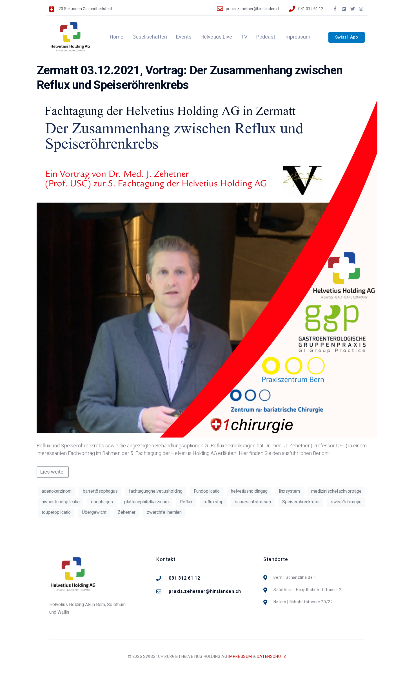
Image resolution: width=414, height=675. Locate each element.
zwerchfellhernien (164, 512)
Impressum (297, 37)
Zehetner (126, 512)
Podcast (265, 37)
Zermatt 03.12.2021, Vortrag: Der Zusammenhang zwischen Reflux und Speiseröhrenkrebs (189, 78)
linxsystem (289, 491)
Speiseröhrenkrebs (301, 502)
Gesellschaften (149, 37)
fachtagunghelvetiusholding (155, 491)
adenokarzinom (57, 491)
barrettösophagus (100, 491)
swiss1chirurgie (346, 502)
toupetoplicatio (56, 512)
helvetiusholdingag (249, 491)
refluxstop (214, 502)
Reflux (186, 502)
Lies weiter (52, 472)
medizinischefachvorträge (336, 491)
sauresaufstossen (253, 502)
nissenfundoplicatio (61, 502)
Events (184, 37)
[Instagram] (361, 8)
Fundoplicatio (207, 491)
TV (244, 37)
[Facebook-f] (335, 8)
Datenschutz (271, 657)
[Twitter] (352, 8)
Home (116, 37)
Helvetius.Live (216, 37)
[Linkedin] (344, 8)
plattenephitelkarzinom (146, 502)
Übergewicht (94, 512)
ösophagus (102, 502)
